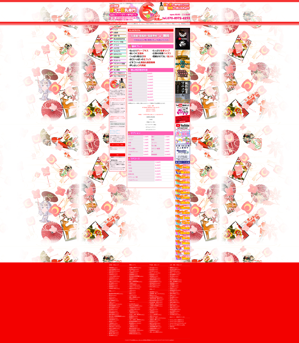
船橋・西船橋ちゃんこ (134, 297)
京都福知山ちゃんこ (154, 330)
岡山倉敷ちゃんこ (174, 297)
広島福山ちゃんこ (174, 278)
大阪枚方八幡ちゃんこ (155, 319)
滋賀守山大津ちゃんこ (155, 323)
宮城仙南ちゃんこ (113, 267)
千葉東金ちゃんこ (113, 323)
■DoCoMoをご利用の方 (115, 130)
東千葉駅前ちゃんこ (114, 300)
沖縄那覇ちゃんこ (174, 285)
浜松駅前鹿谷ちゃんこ (134, 332)
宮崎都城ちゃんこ (174, 283)
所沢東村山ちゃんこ (134, 269)
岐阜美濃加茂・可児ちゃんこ (136, 330)
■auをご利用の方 (113, 132)
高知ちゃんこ (173, 295)
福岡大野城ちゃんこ (175, 293)
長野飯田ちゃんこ (154, 276)
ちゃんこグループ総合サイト (177, 319)
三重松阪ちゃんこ (133, 325)
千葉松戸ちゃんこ (113, 330)
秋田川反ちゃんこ (113, 272)
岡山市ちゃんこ (173, 304)
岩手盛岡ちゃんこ (113, 283)
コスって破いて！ (174, 328)
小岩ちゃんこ (132, 290)
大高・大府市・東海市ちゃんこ (137, 319)
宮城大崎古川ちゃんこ (114, 271)
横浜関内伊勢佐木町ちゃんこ (116, 293)
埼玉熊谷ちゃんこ (113, 309)
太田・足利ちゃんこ (134, 271)
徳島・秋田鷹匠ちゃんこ (176, 281)
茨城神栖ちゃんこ (133, 274)
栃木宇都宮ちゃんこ (114, 307)
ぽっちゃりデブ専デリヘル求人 (177, 325)
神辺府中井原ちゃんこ (175, 309)
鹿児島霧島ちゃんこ (175, 274)
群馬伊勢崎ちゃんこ (114, 332)
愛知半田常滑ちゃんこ (134, 328)
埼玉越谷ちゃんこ (113, 335)
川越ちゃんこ (112, 302)
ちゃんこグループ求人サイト (177, 321)
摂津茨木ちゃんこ (154, 321)
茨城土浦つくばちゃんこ (115, 326)
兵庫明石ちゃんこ (154, 311)
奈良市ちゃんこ (153, 307)
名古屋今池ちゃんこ (134, 304)
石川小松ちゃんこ (154, 267)
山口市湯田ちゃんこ (175, 311)
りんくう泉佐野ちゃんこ (155, 314)
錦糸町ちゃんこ (113, 321)
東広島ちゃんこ (173, 299)
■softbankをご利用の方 (115, 133)
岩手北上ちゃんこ (113, 279)
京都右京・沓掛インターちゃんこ (158, 318)
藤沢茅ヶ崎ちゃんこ (114, 333)
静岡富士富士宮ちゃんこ (135, 333)
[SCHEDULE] (117, 32)
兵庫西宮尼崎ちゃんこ (155, 328)
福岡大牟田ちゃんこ (175, 305)
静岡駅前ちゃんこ (133, 316)
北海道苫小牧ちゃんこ (114, 288)
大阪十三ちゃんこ (154, 316)
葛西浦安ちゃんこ (133, 278)
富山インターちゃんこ (155, 272)
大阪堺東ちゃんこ (154, 312)
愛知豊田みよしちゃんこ (135, 323)
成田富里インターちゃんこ (115, 304)
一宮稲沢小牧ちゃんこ (134, 309)
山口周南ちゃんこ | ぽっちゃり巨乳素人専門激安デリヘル (142, 340)
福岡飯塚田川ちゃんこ (175, 290)
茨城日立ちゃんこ (133, 299)
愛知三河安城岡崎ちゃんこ (135, 305)
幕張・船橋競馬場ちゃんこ (135, 281)
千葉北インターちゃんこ (135, 286)
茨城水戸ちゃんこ (113, 298)
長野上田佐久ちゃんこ (155, 285)
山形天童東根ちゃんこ (114, 269)
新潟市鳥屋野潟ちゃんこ (155, 281)
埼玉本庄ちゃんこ (113, 318)
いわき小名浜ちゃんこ (114, 276)
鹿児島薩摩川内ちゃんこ (176, 279)
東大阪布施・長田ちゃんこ (156, 302)
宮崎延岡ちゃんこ (174, 313)
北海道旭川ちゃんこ (114, 278)
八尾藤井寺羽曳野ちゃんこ (156, 305)
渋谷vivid (172, 326)
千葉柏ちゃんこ (133, 283)
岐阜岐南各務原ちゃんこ (135, 321)
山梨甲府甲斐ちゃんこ (155, 278)
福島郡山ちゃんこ (113, 285)
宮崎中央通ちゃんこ (175, 302)
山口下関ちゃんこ (174, 292)
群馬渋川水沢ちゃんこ (114, 325)
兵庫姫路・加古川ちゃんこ (156, 304)
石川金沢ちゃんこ (154, 271)
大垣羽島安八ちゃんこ (134, 307)
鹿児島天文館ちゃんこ (175, 269)
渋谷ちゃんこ (132, 292)
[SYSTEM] (117, 38)
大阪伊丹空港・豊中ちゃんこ (157, 298)
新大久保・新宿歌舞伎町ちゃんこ (117, 316)
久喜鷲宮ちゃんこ (133, 272)
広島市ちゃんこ (173, 288)
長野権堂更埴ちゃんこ (155, 279)
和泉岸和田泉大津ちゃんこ (156, 300)
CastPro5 (171, 340)
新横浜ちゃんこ (133, 279)
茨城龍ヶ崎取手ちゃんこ (135, 267)
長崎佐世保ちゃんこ (175, 271)
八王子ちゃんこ (133, 295)
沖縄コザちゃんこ (174, 307)
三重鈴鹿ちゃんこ (133, 326)
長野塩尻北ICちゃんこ (155, 283)
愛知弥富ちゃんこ (133, 311)
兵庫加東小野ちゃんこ (155, 325)
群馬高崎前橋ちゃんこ (114, 305)
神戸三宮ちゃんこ (154, 309)
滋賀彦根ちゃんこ (154, 291)
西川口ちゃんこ (113, 295)
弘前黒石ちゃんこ (113, 274)
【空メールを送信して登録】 (118, 144)
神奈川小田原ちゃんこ (114, 328)
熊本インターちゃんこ (175, 272)
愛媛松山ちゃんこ (174, 267)
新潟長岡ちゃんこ (154, 274)
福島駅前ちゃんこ (113, 286)
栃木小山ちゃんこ (113, 311)
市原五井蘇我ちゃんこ (134, 285)
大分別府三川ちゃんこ (175, 314)
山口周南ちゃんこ (174, 286)
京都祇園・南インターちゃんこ (157, 293)
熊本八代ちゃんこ (174, 300)
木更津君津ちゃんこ (114, 319)
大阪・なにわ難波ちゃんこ (156, 332)
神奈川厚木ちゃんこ (114, 314)
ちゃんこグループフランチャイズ (178, 323)
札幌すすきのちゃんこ (114, 281)
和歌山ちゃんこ (153, 295)
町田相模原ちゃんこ (114, 312)
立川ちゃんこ (112, 297)
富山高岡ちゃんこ (154, 269)
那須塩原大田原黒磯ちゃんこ (136, 276)
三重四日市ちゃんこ (134, 312)
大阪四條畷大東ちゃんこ (155, 326)
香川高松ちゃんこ (174, 276)
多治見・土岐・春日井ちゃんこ (137, 314)
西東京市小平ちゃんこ (134, 288)
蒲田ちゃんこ (132, 293)
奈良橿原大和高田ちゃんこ (156, 297)
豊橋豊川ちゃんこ (133, 318)
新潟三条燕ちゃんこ (154, 286)
